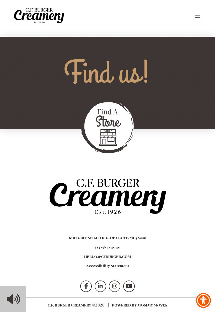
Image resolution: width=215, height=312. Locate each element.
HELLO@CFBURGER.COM (107, 256)
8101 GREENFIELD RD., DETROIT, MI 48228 (107, 237)
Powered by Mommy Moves (140, 305)
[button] (197, 17)
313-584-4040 (108, 247)
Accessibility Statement (107, 265)
